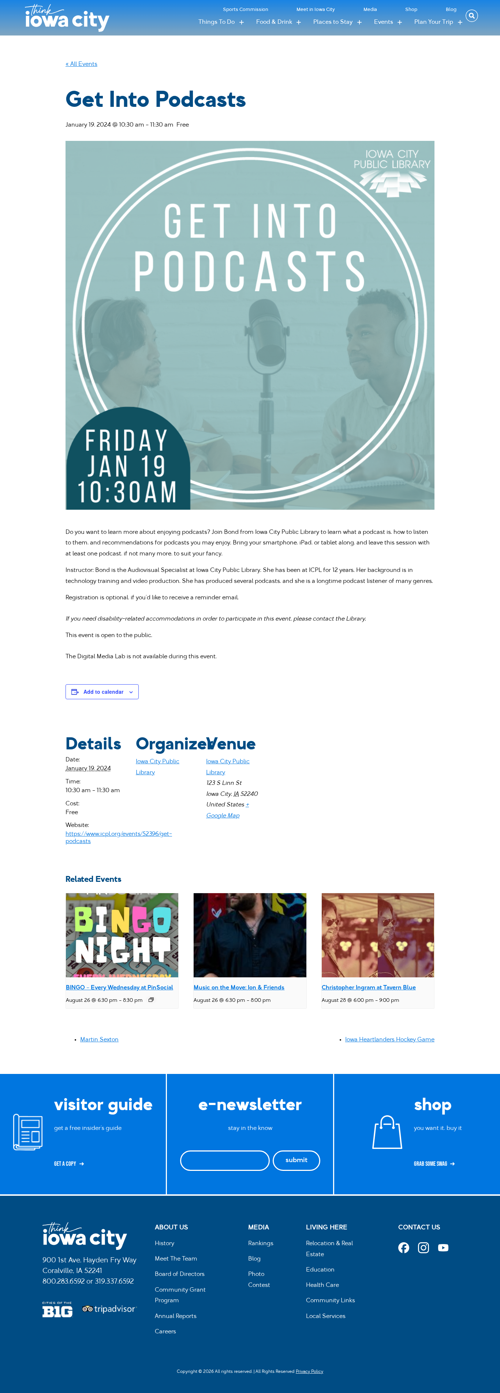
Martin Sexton (99, 1040)
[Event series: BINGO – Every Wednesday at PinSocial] (151, 999)
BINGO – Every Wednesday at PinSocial (119, 988)
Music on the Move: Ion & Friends (239, 988)
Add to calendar (103, 691)
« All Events (81, 64)
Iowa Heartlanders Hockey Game (389, 1040)
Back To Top (490, 500)
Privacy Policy (309, 1372)
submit (296, 1160)
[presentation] (122, 935)
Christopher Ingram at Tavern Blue (369, 988)
